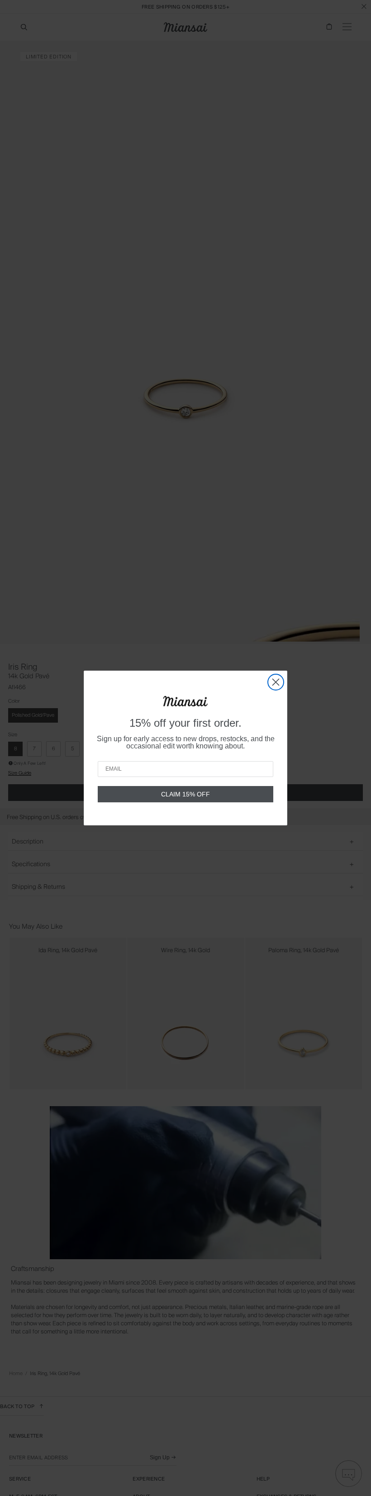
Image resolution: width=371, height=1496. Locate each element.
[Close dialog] (276, 682)
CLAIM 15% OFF (185, 794)
